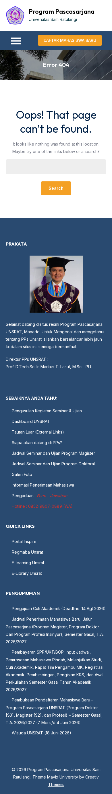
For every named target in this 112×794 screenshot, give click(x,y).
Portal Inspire (24, 541)
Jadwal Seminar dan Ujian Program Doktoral (53, 463)
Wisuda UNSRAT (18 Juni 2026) (41, 732)
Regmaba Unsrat (27, 552)
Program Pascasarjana (61, 11)
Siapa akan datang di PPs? (37, 442)
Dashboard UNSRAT (31, 421)
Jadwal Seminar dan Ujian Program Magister (53, 453)
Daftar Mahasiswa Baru (70, 40)
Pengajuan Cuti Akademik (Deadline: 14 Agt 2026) (59, 608)
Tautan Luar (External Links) (38, 432)
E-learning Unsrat (28, 562)
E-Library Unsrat (27, 573)
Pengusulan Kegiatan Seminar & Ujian (47, 410)
